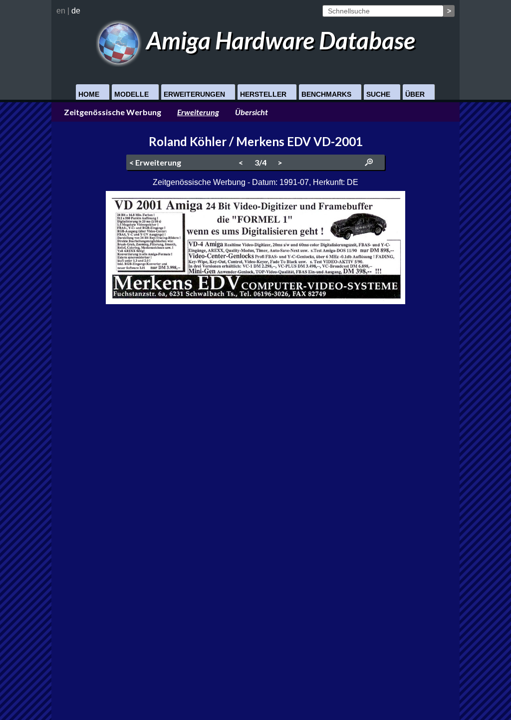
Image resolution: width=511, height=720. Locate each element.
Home (88, 94)
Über (415, 94)
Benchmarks (326, 94)
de (75, 10)
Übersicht (251, 112)
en (60, 10)
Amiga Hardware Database (278, 40)
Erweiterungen (194, 94)
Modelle (131, 94)
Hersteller (263, 94)
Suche (378, 94)
